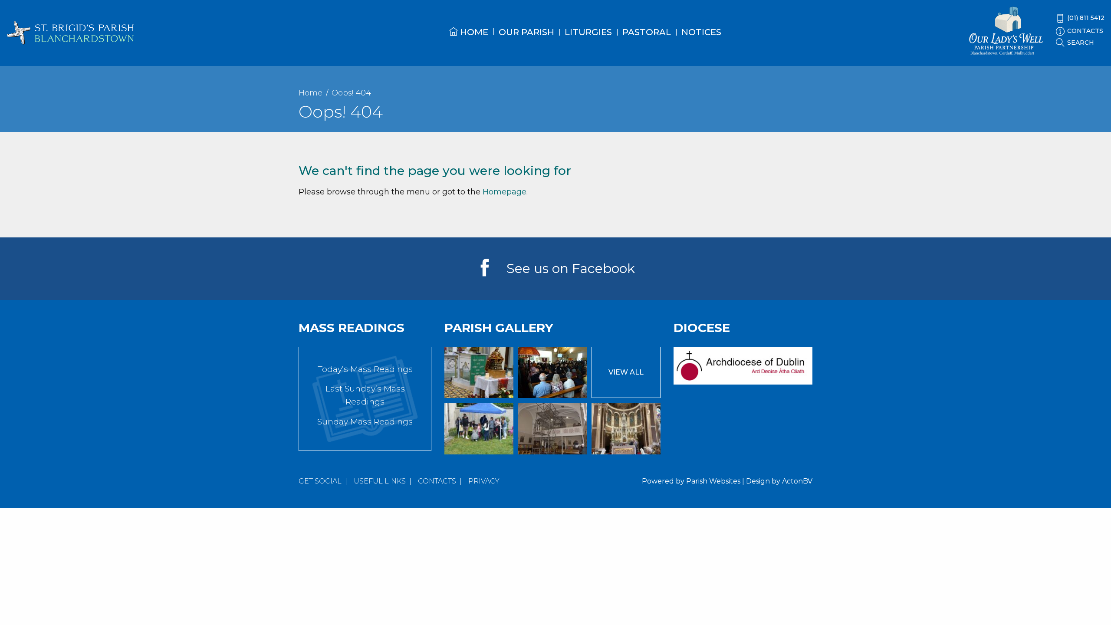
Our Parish (526, 32)
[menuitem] (468, 39)
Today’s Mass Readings (365, 369)
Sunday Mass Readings (365, 422)
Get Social (320, 481)
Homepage (504, 192)
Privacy (484, 481)
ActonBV (797, 481)
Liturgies (588, 32)
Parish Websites (713, 481)
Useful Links (380, 481)
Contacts (437, 481)
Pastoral (646, 32)
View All (626, 372)
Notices (701, 32)
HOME (473, 32)
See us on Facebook (570, 268)
